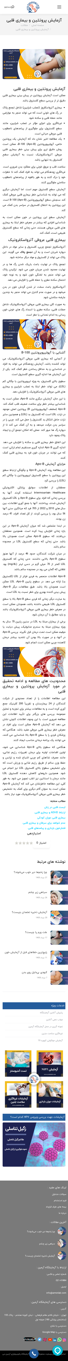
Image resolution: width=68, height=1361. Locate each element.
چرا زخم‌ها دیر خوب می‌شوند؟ (30, 872)
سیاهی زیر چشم (37, 892)
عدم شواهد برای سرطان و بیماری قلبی (44, 823)
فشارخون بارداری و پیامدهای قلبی (46, 828)
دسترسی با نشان (58, 1326)
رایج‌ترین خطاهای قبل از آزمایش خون (26, 952)
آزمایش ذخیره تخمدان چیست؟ (29, 912)
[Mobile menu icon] (59, 6)
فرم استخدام (60, 1200)
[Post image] (62, 1231)
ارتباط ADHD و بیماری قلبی (50, 812)
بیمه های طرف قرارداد (56, 1206)
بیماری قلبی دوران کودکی (51, 818)
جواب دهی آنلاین (54, 1019)
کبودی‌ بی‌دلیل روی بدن (34, 972)
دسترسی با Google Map (54, 1332)
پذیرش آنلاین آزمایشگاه (51, 1012)
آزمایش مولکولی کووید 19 (50, 1040)
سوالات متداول (59, 1194)
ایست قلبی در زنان (54, 807)
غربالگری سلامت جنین (52, 1033)
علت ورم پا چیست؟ (36, 932)
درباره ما (62, 1213)
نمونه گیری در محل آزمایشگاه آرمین (45, 1026)
